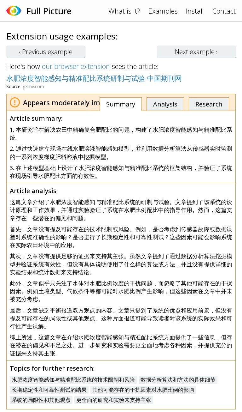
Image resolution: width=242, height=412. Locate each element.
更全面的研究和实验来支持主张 (113, 399)
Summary (120, 104)
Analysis (165, 104)
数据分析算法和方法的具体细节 (178, 379)
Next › (196, 51)
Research (208, 104)
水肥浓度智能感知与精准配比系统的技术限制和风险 (73, 379)
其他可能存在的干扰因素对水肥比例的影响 (143, 389)
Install (195, 10)
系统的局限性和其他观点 (41, 399)
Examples (163, 10)
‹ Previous (45, 51)
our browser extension (76, 66)
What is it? (124, 10)
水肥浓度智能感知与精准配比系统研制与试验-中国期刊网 (94, 78)
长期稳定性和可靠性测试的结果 (49, 389)
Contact (224, 10)
